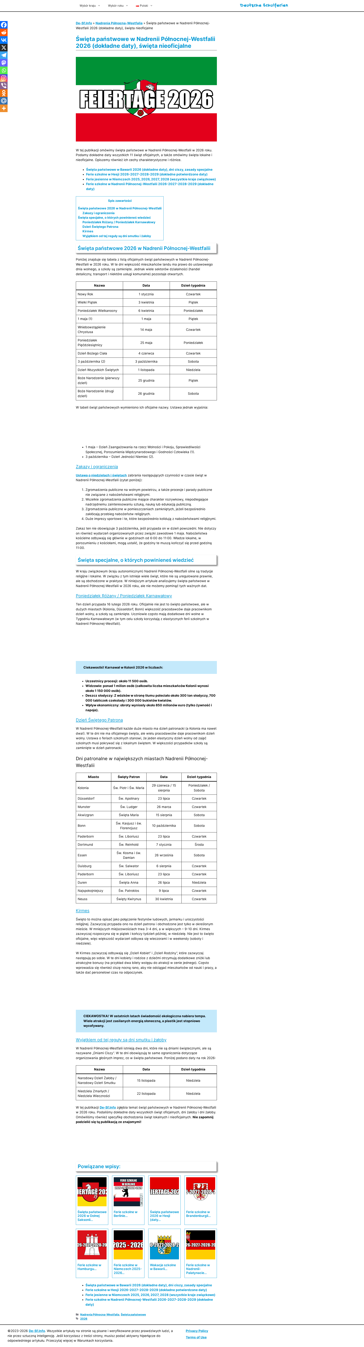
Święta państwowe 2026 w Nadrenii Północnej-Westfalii (120, 208)
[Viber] (4, 85)
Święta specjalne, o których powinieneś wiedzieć (114, 217)
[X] (4, 47)
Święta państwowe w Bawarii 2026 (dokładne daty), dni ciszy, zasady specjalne (149, 169)
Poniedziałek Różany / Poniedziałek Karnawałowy (118, 222)
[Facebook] (4, 25)
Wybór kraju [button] (88, 5)
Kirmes (87, 231)
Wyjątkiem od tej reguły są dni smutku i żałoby (116, 236)
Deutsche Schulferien (264, 5)
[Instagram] (4, 78)
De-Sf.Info (84, 23)
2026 (83, 1318)
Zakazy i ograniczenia (98, 213)
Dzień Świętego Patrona (100, 227)
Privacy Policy (197, 1331)
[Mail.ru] (4, 101)
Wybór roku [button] (116, 5)
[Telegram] (4, 55)
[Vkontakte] (4, 40)
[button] (144, 5)
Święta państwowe (133, 1314)
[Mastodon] (4, 63)
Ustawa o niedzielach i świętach (101, 475)
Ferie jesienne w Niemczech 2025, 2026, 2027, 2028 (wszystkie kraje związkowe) (151, 179)
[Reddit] (4, 32)
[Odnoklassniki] (4, 93)
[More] (4, 108)
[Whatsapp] (4, 70)
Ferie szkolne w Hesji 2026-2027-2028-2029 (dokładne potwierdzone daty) (147, 174)
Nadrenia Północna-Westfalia (119, 23)
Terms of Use (196, 1337)
